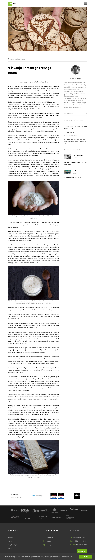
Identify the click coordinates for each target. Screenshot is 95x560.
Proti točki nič (70, 132)
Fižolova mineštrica (71, 136)
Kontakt (10, 548)
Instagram (50, 545)
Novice (10, 541)
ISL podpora (82, 551)
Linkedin (49, 541)
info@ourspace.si (81, 544)
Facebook (50, 537)
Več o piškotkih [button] (67, 557)
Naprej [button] (86, 557)
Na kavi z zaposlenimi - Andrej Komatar (75, 163)
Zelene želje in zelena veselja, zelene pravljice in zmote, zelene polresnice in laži (75, 141)
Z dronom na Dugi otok (72, 177)
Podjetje (10, 537)
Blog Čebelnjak (12, 545)
